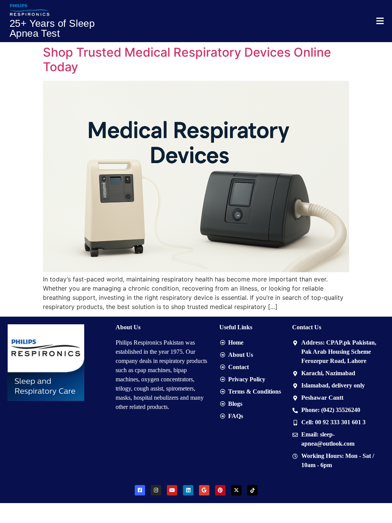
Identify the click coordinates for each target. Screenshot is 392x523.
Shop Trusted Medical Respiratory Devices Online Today (187, 59)
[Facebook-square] (140, 490)
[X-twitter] (236, 490)
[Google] (204, 490)
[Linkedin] (188, 490)
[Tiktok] (252, 490)
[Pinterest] (220, 490)
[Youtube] (172, 490)
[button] (380, 21)
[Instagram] (156, 490)
